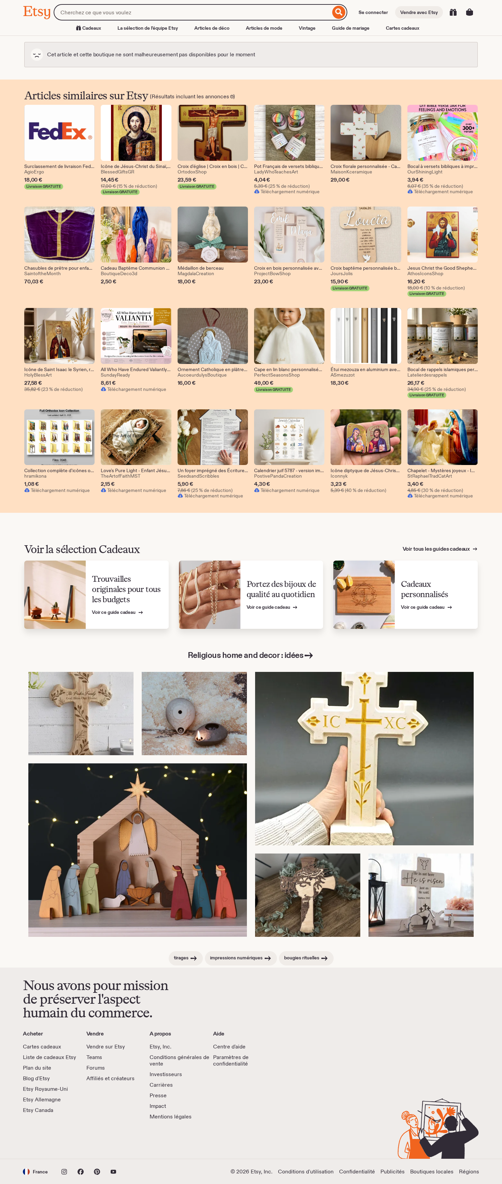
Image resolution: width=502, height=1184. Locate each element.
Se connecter (373, 12)
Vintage (307, 28)
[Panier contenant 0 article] (469, 12)
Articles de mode (264, 28)
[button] (35, 1172)
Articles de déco (211, 28)
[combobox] (192, 12)
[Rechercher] (339, 12)
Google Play (97, 1139)
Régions (469, 1171)
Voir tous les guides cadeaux (437, 549)
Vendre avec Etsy (419, 12)
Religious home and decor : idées (246, 655)
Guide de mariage (350, 28)
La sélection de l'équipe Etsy (147, 28)
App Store (46, 1139)
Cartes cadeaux (402, 28)
